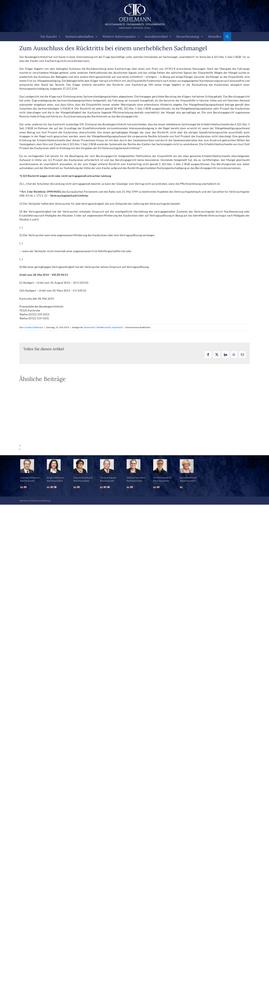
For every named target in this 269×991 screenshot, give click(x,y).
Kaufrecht (117, 327)
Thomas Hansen (108, 477)
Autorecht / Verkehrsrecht (97, 327)
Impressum (24, 500)
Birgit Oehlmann (55, 477)
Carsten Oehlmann (33, 327)
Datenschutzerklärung (40, 500)
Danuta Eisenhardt (83, 477)
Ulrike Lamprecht (162, 477)
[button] (227, 36)
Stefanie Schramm (136, 477)
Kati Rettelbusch (188, 477)
